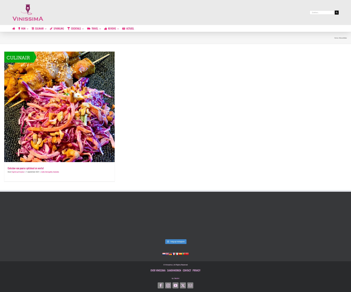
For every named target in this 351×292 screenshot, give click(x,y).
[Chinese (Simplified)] (187, 253)
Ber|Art (176, 278)
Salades (56, 172)
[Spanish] (180, 253)
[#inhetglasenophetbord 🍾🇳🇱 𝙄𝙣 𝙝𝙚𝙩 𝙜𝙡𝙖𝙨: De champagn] (244, 218)
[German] (170, 253)
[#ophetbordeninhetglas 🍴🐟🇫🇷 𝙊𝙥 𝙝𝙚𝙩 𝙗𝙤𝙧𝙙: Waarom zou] (38, 218)
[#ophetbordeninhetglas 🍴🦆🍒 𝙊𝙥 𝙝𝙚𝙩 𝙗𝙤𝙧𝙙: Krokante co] (175, 218)
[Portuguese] (183, 253)
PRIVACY (196, 270)
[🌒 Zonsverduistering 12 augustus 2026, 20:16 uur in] (313, 218)
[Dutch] (164, 253)
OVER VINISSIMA (158, 270)
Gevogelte (48, 172)
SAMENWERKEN (174, 270)
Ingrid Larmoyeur (18, 172)
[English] (167, 253)
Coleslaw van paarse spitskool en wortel (26, 168)
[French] (174, 253)
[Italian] (177, 253)
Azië (42, 172)
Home (336, 38)
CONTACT (187, 270)
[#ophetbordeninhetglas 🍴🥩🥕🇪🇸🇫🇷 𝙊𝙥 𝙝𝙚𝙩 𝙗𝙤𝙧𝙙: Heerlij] (106, 218)
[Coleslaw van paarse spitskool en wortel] (59, 107)
